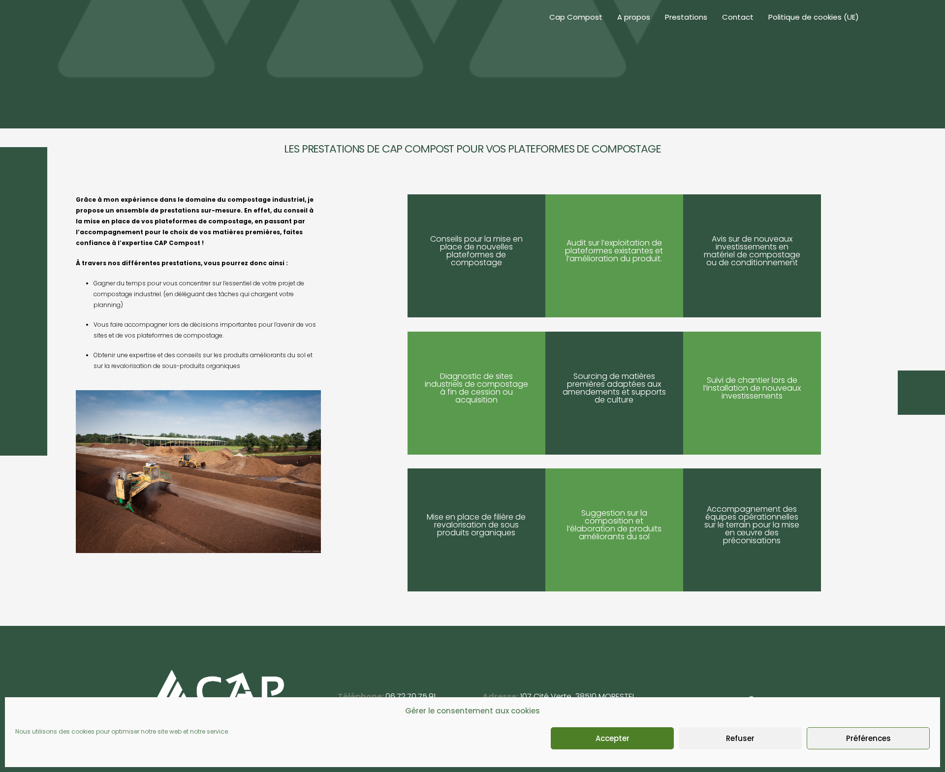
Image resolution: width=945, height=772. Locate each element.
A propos (633, 17)
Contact (738, 17)
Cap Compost (575, 17)
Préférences (868, 738)
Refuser (740, 738)
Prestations (686, 17)
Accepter (613, 738)
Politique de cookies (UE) (813, 17)
